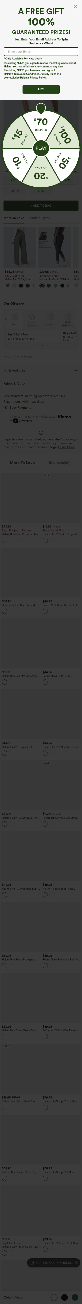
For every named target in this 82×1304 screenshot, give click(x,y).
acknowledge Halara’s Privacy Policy (25, 77)
